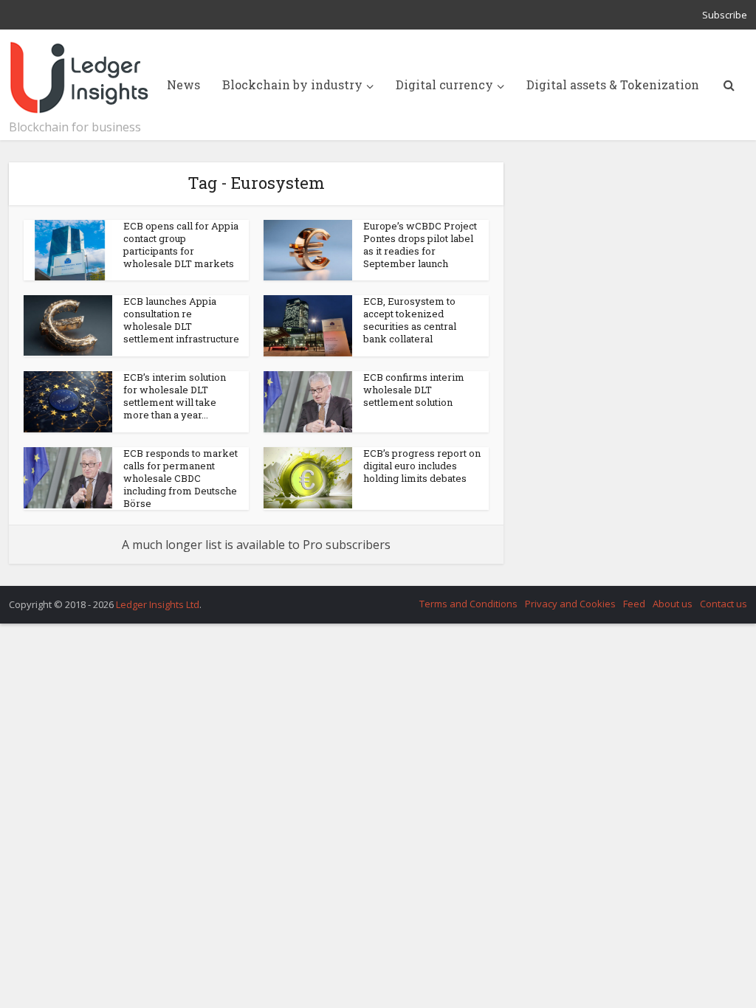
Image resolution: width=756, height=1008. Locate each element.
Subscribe (724, 14)
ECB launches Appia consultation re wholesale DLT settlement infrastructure (181, 319)
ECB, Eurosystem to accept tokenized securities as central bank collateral (409, 319)
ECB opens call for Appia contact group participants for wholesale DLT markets (180, 244)
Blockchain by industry (292, 84)
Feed (634, 603)
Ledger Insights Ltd (157, 604)
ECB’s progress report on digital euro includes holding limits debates (422, 465)
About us (673, 603)
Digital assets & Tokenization (612, 84)
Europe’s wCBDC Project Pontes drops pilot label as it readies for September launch (420, 244)
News (183, 84)
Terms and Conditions (468, 603)
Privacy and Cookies (570, 603)
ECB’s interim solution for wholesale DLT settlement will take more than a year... (174, 395)
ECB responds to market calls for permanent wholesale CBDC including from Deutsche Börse (180, 478)
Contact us (723, 603)
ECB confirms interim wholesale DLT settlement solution (413, 389)
